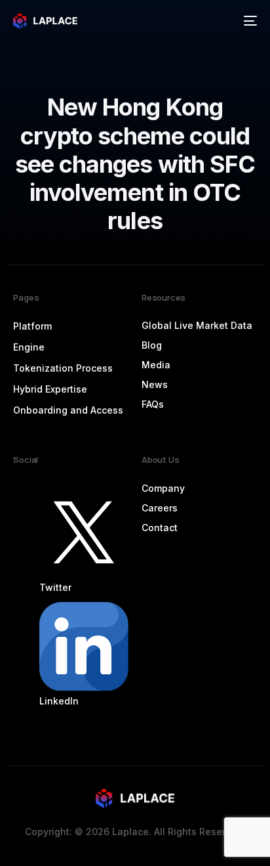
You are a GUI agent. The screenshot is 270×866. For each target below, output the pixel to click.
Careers (160, 507)
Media (156, 364)
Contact (160, 527)
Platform (32, 326)
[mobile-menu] (249, 21)
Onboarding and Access (68, 410)
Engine (29, 347)
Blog (152, 345)
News (155, 384)
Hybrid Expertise (50, 389)
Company (163, 488)
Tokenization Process (63, 368)
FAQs (153, 404)
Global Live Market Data (197, 325)
